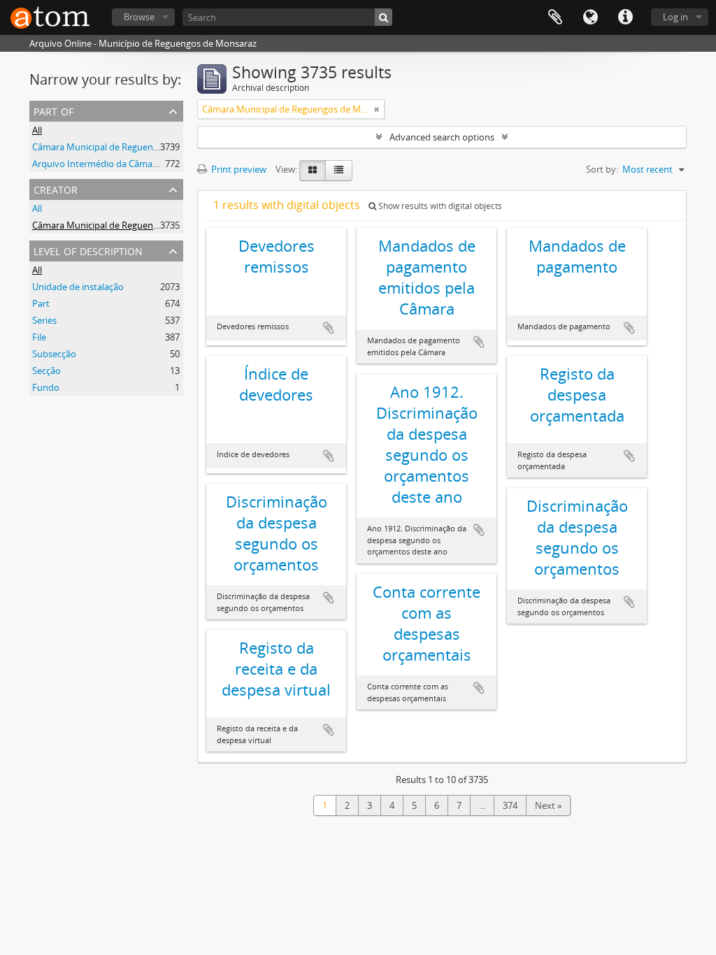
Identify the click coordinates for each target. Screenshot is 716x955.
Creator (56, 188)
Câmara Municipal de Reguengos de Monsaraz (128, 147)
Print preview (237, 169)
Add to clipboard (329, 328)
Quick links (625, 17)
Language (590, 17)
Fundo (45, 387)
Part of (53, 110)
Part (41, 303)
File (39, 337)
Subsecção (54, 353)
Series (44, 320)
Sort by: (602, 169)
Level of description (88, 249)
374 (510, 805)
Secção (46, 370)
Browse (139, 16)
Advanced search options (441, 137)
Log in (675, 16)
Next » (548, 805)
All (37, 130)
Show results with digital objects (439, 206)
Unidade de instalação (78, 286)
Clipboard (555, 17)
